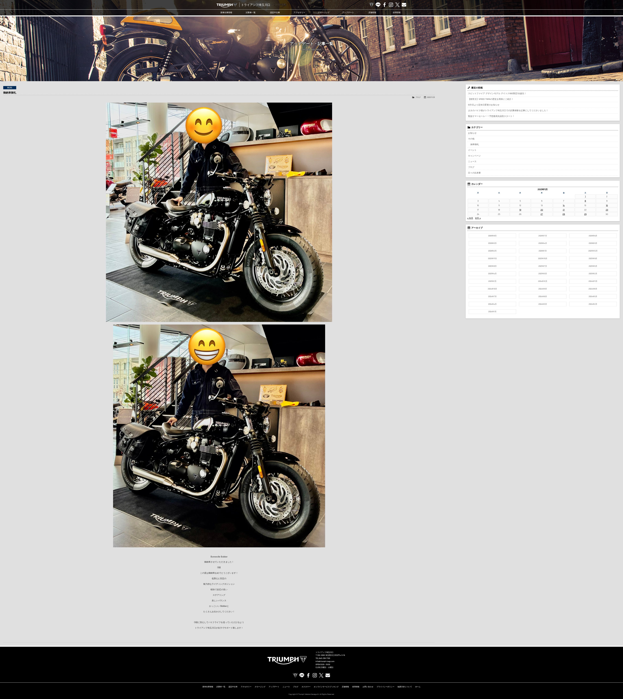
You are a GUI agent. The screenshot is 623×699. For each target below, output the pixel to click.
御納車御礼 (9, 92)
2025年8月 (492, 266)
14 (564, 205)
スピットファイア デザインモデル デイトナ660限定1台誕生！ (497, 93)
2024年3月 (542, 304)
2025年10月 (542, 258)
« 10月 (470, 218)
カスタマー (306, 687)
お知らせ (472, 133)
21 (564, 209)
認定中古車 (275, 12)
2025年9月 (593, 258)
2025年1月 (492, 281)
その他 (471, 138)
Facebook (384, 4)
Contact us (404, 4)
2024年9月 (542, 289)
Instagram (391, 4)
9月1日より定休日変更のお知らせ (483, 104)
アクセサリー (299, 12)
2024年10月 (492, 289)
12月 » (478, 218)
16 (607, 205)
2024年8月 (593, 289)
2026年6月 (593, 236)
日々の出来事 (474, 172)
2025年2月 (593, 273)
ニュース (472, 161)
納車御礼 (474, 144)
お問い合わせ (368, 687)
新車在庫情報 (226, 12)
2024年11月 (593, 281)
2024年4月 (492, 304)
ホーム (418, 687)
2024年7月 (492, 296)
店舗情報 (372, 12)
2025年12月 (593, 251)
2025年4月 (492, 273)
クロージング (324, 12)
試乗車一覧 (251, 12)
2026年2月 (492, 251)
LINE (378, 4)
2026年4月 (542, 243)
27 (542, 214)
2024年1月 (492, 311)
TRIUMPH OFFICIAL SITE (371, 4)
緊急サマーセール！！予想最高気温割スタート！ (491, 116)
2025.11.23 (431, 97)
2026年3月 (593, 243)
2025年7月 (542, 266)
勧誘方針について (405, 687)
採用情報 (397, 12)
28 (563, 214)
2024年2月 (593, 304)
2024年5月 (593, 296)
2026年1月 (543, 251)
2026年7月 (542, 236)
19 (520, 209)
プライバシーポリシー (385, 687)
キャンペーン (474, 155)
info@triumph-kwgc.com (325, 661)
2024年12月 (542, 281)
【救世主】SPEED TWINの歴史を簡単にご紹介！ (490, 99)
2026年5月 (492, 243)
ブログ (418, 97)
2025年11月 (492, 258)
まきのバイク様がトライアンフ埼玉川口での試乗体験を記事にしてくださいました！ (508, 110)
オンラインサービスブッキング (326, 687)
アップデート (348, 12)
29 (585, 214)
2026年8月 (492, 236)
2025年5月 (593, 266)
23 (607, 209)
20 (542, 209)
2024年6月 (542, 296)
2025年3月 (542, 273)
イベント (472, 150)
